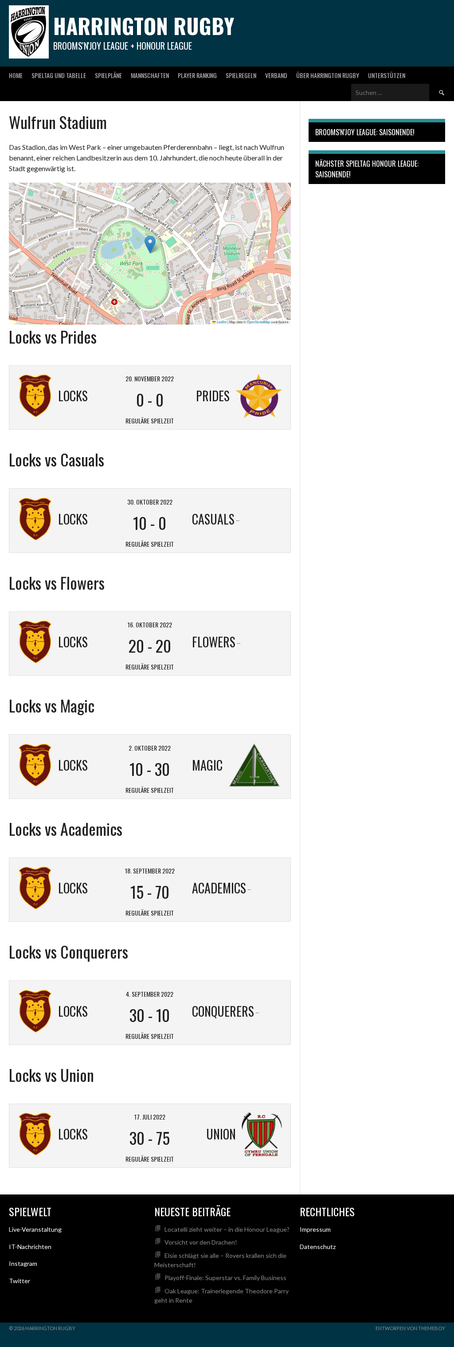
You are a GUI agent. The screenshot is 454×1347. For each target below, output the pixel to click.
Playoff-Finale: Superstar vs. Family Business (225, 1277)
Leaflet (221, 321)
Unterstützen (386, 75)
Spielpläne (108, 75)
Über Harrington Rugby (327, 75)
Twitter (19, 1280)
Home (16, 75)
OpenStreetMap (258, 321)
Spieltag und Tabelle (58, 75)
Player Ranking (197, 75)
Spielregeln (241, 75)
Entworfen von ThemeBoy (410, 1328)
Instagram (23, 1263)
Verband (276, 75)
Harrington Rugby (143, 25)
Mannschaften (150, 75)
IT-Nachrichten (30, 1246)
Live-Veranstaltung (35, 1229)
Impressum (315, 1229)
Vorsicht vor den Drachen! (200, 1242)
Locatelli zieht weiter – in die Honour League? (227, 1229)
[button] (150, 244)
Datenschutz (318, 1246)
